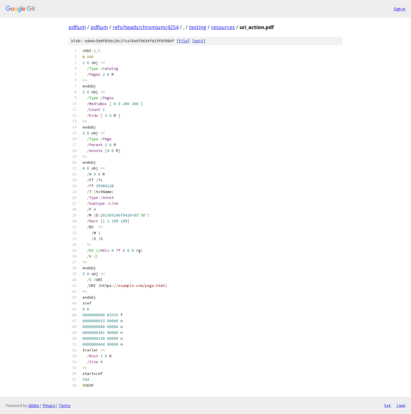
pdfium (77, 27)
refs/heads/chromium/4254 (145, 27)
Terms (64, 405)
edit (198, 41)
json (400, 405)
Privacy (48, 405)
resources (223, 27)
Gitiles (33, 405)
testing (197, 27)
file (183, 41)
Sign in (399, 8)
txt (387, 405)
